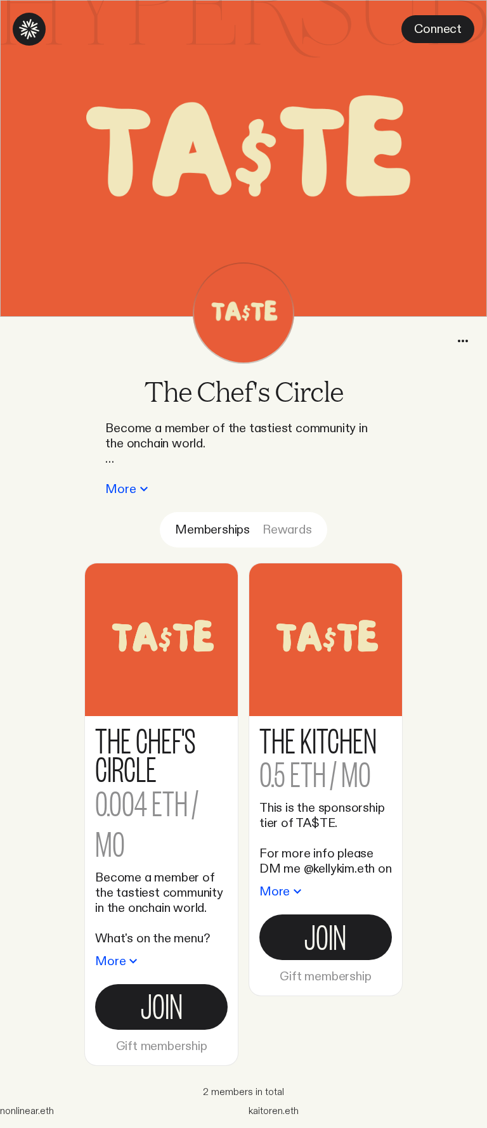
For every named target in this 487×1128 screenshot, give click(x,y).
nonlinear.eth (27, 1111)
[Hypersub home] (29, 29)
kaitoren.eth (274, 1111)
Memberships (212, 530)
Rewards (287, 530)
